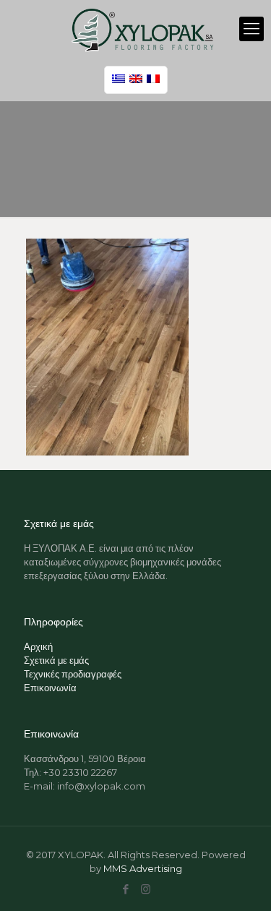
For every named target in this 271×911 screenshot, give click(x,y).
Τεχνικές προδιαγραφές (72, 674)
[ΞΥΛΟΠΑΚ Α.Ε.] (142, 29)
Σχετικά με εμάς (56, 660)
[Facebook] (126, 889)
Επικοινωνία (50, 687)
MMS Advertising (142, 868)
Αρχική (38, 646)
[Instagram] (145, 889)
